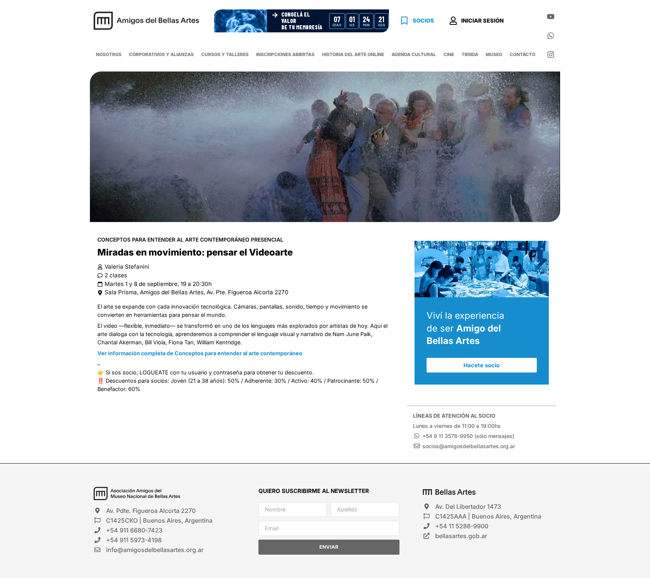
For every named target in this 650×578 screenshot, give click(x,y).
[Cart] (524, 21)
